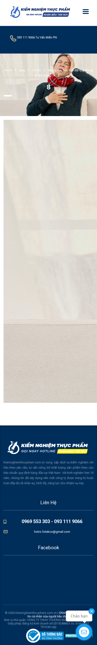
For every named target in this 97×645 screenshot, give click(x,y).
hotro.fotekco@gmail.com (52, 531)
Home (8, 70)
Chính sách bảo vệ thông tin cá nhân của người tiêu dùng (60, 614)
